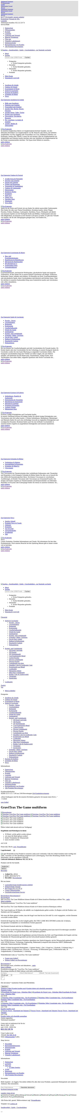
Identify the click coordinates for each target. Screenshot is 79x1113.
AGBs (7, 1069)
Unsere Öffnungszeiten (12, 890)
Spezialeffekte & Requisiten (14, 464)
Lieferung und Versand (12, 35)
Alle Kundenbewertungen (40, 793)
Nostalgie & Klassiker (12, 405)
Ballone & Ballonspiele (12, 339)
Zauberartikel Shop (11, 265)
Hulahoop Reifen (10, 192)
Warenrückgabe (10, 1047)
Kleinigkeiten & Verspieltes (14, 400)
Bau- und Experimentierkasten (11, 257)
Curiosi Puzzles (14, 658)
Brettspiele (8, 324)
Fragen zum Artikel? (11, 958)
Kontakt (3, 4)
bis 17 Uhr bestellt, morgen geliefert (12, 17)
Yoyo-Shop (8, 203)
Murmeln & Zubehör (12, 403)
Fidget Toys (9, 197)
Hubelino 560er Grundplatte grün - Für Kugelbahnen (18, 1005)
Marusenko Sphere (15, 671)
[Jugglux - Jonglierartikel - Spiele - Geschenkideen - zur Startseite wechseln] (26, 50)
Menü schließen (10, 691)
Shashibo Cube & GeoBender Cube (20, 665)
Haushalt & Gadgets (11, 341)
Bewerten (4, 870)
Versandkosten (35, 1100)
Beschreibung (5, 896)
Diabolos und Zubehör (12, 105)
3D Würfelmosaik (15, 654)
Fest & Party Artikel (11, 337)
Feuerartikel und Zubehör (13, 107)
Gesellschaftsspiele (11, 328)
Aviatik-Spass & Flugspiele (14, 179)
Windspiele (8, 201)
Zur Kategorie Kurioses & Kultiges (12, 393)
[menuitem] (41, 28)
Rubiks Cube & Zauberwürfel (18, 674)
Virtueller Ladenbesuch (12, 41)
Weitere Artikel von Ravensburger (16, 960)
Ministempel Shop (11, 409)
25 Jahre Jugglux (14, 1067)
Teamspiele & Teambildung (14, 186)
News (7, 762)
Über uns (8, 39)
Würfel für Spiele (10, 330)
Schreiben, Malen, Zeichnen (14, 335)
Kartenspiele (9, 326)
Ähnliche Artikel (6, 988)
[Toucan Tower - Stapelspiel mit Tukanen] (29, 1011)
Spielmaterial (9, 332)
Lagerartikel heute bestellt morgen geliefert (19, 885)
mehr (68, 899)
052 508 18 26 (11, 1035)
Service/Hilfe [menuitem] (12, 35)
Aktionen (8, 525)
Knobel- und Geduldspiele (13, 333)
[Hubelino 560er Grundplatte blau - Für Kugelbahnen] (37, 998)
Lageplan (4, 21)
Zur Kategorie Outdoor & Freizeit (12, 175)
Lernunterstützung (11, 267)
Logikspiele (13, 669)
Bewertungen (15, 896)
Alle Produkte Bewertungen (14, 46)
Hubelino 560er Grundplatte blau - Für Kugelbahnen (18, 999)
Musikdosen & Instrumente (14, 402)
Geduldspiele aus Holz (16, 663)
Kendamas (8, 193)
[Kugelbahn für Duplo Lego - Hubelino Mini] (31, 992)
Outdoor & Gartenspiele (13, 188)
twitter (16, 1089)
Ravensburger (17, 878)
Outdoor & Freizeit (11, 699)
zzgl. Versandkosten (19, 847)
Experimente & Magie (12, 701)
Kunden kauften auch (19, 988)
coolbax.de (13, 1104)
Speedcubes (13, 678)
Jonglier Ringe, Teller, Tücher (14, 112)
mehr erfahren (5, 142)
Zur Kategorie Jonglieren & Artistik (12, 100)
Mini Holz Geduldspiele (17, 673)
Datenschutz (9, 28)
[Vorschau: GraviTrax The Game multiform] (16, 814)
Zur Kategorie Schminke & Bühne (12, 459)
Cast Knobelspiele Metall (17, 656)
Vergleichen (5, 866)
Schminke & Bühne (11, 761)
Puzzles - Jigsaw (10, 320)
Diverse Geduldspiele (16, 660)
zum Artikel (4, 802)
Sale (6, 534)
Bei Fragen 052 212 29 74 (13, 888)
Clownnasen (9, 468)
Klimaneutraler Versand (6, 6)
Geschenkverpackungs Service (15, 892)
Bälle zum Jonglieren (12, 103)
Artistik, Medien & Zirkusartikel (11, 124)
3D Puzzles (12, 652)
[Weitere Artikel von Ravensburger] (6, 812)
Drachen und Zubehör (12, 181)
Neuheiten (8, 527)
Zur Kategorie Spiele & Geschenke (12, 317)
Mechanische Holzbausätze (14, 262)
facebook (4, 1089)
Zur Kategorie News (7, 518)
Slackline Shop (10, 199)
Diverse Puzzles (14, 661)
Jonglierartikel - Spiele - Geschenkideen (14, 1107)
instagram (10, 1089)
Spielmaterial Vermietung (7, 1)
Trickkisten (12, 676)
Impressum (8, 1071)
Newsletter (8, 1044)
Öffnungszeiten (6, 3)
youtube (3, 1093)
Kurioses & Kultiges (11, 759)
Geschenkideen (10, 322)
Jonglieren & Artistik (11, 698)
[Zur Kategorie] (6, 129)
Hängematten (9, 190)
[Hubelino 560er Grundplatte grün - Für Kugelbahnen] (37, 1003)
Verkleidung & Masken (12, 462)
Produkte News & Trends (13, 523)
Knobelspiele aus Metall (17, 667)
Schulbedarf (9, 532)
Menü (7, 53)
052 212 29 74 (7, 1029)
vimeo (8, 1093)
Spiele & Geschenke (11, 703)
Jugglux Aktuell (10, 521)
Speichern (5, 986)
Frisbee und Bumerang (12, 184)
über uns (3, 7)
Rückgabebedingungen (12, 1046)
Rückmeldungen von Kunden (14, 45)
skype (13, 1093)
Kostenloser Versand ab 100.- (10, 19)
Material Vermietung (11, 37)
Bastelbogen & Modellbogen (14, 260)
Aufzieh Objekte (10, 407)
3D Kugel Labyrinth (15, 650)
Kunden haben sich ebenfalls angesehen (39, 988)
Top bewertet (9, 529)
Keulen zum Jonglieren (12, 114)
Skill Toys (8, 195)
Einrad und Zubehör (11, 182)
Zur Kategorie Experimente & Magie (13, 253)
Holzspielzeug (9, 343)
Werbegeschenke (10, 43)
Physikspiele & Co (11, 263)
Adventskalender (10, 530)
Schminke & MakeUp (12, 466)
